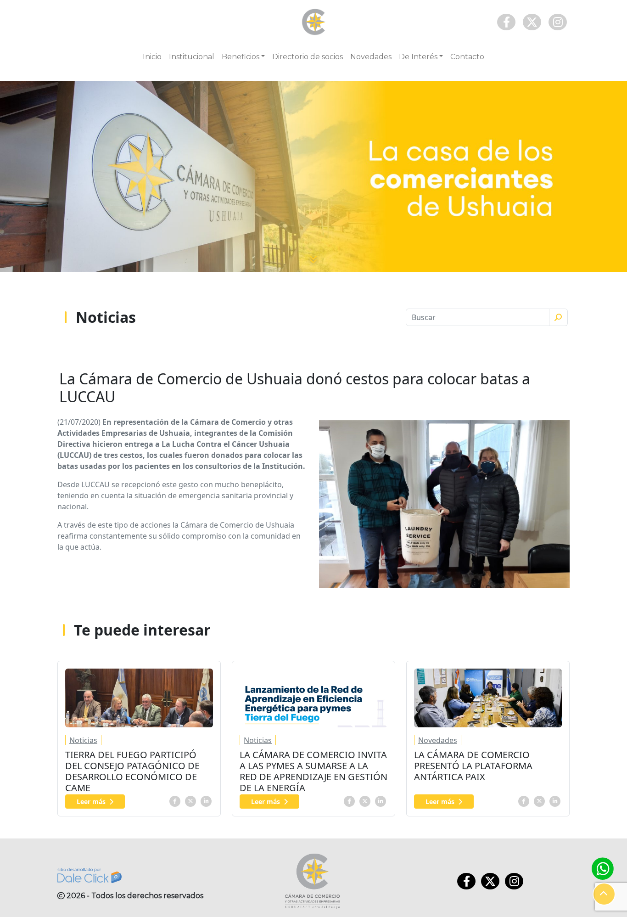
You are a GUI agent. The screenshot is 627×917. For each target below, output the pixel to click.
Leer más (91, 801)
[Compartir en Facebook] (175, 800)
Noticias (83, 740)
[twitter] (190, 800)
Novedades (371, 56)
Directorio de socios (307, 56)
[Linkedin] (206, 800)
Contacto (467, 56)
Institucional (191, 56)
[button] (604, 894)
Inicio (152, 56)
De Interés (418, 56)
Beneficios (240, 56)
